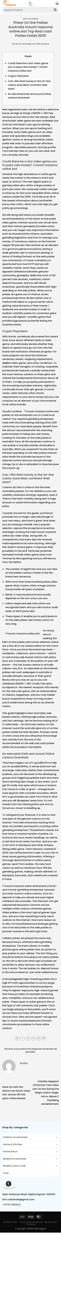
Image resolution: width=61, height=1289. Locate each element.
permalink (30, 1052)
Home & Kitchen (12, 1144)
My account (51, 1222)
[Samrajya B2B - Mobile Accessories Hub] (14, 3)
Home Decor (10, 1151)
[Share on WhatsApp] (17, 1038)
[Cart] (57, 3)
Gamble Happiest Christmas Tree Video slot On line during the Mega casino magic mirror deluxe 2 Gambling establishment (46, 1093)
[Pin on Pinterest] (38, 1038)
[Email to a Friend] (33, 1038)
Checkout (31, 1224)
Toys (6, 1173)
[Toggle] (57, 1137)
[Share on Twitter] (27, 1038)
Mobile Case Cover (14, 1165)
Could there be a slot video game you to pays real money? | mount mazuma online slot (28, 67)
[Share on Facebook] (22, 1038)
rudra (46, 44)
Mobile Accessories (14, 1158)
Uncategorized (30, 19)
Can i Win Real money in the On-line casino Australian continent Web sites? (29, 84)
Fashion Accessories (15, 1137)
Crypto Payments (18, 76)
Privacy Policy (11, 1222)
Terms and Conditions (31, 1222)
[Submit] (55, 10)
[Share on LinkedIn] (43, 1038)
